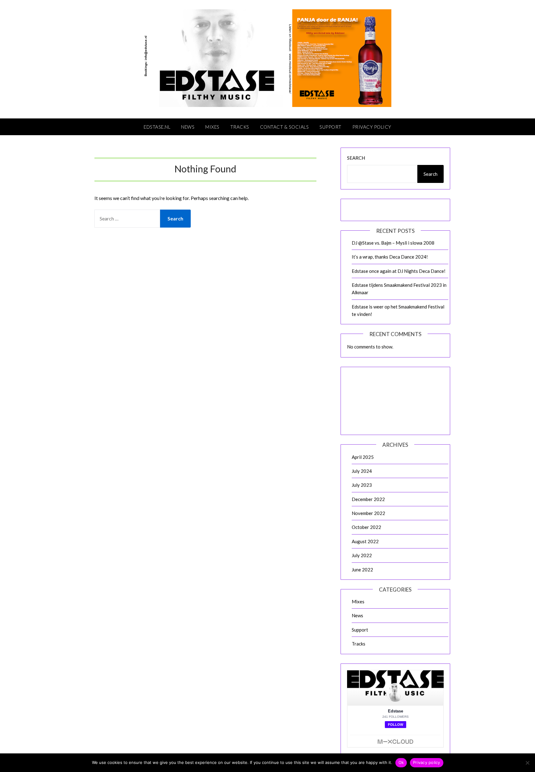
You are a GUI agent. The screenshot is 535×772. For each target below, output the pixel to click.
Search (356, 158)
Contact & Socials (284, 127)
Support (330, 127)
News (187, 127)
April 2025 (363, 457)
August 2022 (365, 541)
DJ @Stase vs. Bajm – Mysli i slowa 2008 (393, 243)
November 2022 (368, 513)
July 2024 (362, 471)
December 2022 (368, 499)
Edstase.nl (157, 127)
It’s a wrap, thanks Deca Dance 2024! (390, 257)
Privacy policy (426, 762)
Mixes (212, 127)
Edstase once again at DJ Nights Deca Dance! (399, 271)
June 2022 (362, 569)
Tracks (239, 127)
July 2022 (362, 555)
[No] (527, 763)
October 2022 (366, 527)
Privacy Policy (371, 127)
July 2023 (362, 485)
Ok (401, 762)
